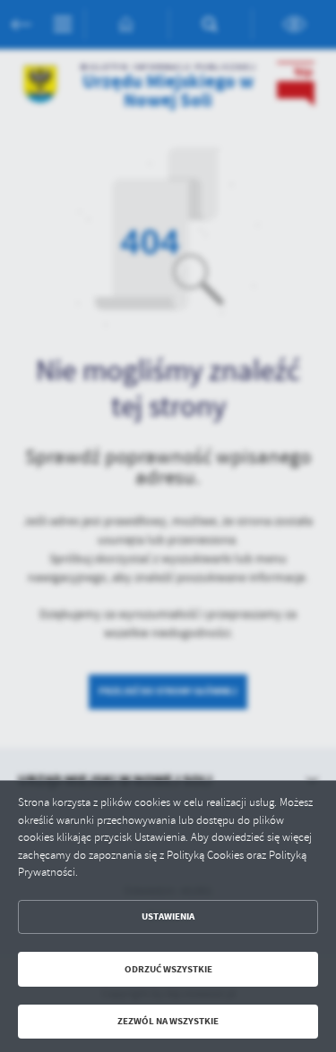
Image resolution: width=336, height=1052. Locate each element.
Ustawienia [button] (168, 916)
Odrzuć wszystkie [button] (168, 969)
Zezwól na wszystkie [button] (168, 1021)
